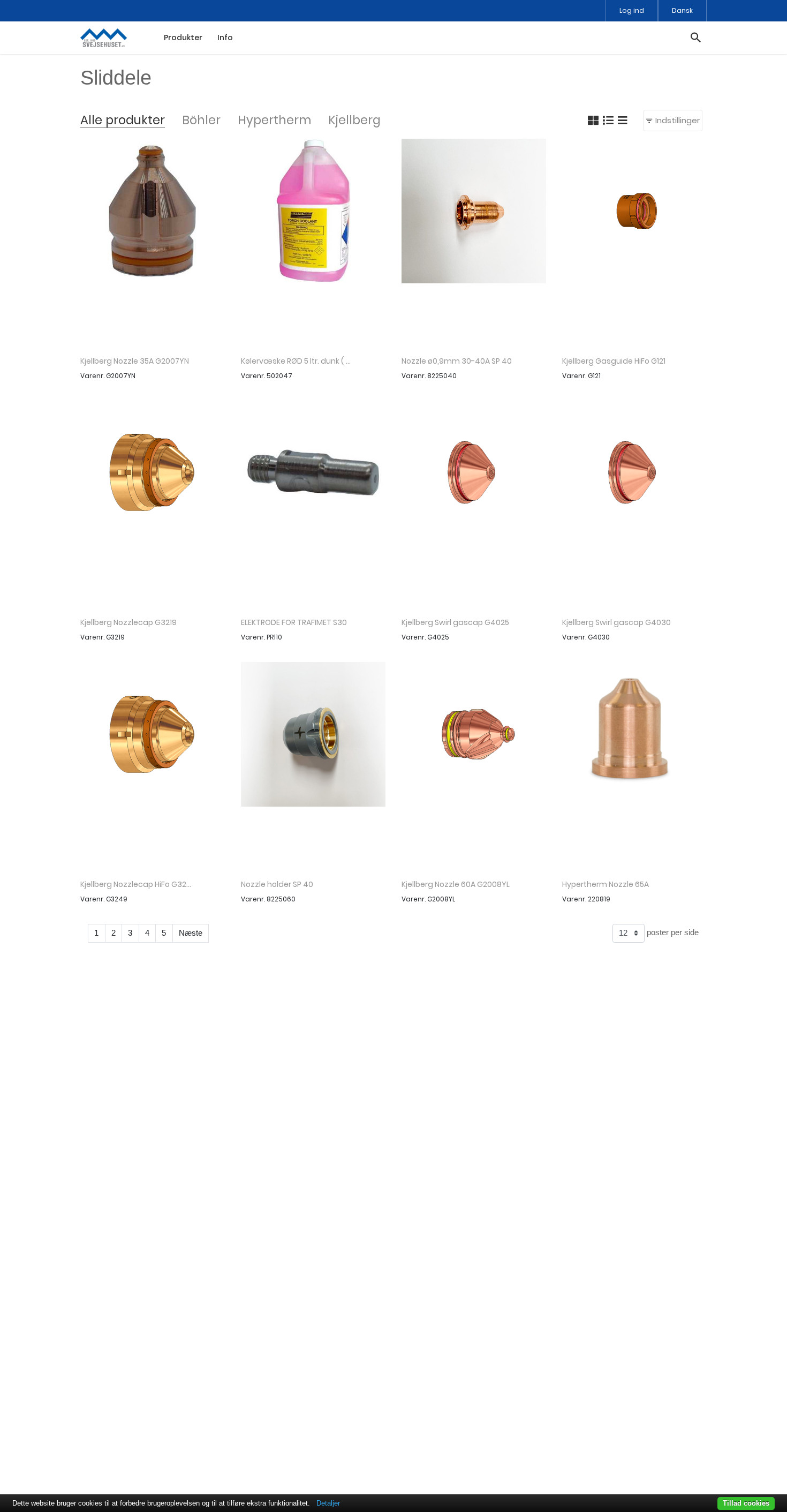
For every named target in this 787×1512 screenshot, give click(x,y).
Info (225, 37)
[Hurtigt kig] (152, 243)
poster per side (672, 932)
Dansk (682, 10)
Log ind (631, 10)
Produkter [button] (183, 37)
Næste (190, 932)
